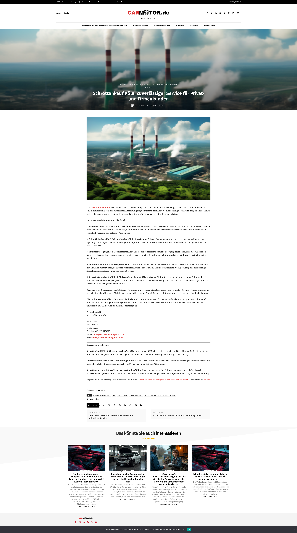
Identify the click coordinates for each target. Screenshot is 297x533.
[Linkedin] (215, 13)
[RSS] (224, 13)
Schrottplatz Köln (169, 395)
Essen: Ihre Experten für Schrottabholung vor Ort (177, 415)
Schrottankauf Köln (135, 395)
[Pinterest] (114, 405)
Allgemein (123, 84)
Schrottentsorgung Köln (153, 395)
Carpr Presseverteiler (86, 507)
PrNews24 (140, 105)
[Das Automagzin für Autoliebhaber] (148, 12)
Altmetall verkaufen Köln (101, 395)
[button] (238, 13)
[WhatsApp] (119, 405)
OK (189, 529)
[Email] (135, 405)
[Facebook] (207, 13)
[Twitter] (228, 13)
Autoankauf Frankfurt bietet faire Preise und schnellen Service (111, 416)
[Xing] (233, 13)
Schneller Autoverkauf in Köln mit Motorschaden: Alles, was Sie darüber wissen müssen (210, 477)
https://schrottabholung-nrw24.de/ (107, 337)
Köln (114, 395)
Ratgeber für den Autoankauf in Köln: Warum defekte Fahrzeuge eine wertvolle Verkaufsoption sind (128, 478)
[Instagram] (211, 13)
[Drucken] (141, 405)
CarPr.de (207, 380)
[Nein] (294, 529)
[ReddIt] (130, 405)
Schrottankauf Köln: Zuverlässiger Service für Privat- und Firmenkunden (164, 380)
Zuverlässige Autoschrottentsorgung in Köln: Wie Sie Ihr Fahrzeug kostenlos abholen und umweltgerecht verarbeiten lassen (169, 479)
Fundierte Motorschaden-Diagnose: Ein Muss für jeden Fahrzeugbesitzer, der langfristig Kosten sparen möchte (86, 478)
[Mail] (220, 13)
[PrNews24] (133, 105)
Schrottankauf (122, 395)
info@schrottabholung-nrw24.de (109, 334)
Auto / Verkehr (86, 471)
